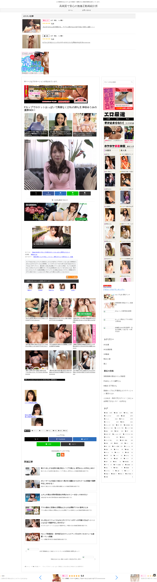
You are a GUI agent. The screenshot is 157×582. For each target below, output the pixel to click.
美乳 (61, 430)
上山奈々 (73, 290)
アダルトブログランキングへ (113, 289)
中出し (49, 430)
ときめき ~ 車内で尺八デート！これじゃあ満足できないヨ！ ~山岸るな (118, 399)
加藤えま (30, 290)
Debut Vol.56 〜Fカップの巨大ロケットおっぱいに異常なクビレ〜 (51, 252)
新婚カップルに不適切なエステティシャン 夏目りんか (118, 392)
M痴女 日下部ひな (110, 386)
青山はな (62, 290)
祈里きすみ (51, 290)
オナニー (35, 430)
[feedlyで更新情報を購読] (58, 454)
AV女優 (28, 430)
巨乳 (56, 430)
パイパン (43, 430)
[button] (40, 578)
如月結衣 (40, 290)
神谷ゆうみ (34, 254)
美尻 (66, 430)
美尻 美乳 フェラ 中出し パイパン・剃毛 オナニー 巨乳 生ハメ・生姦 (53, 256)
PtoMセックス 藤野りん (112, 381)
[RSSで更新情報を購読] (62, 454)
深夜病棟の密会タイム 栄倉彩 (114, 376)
